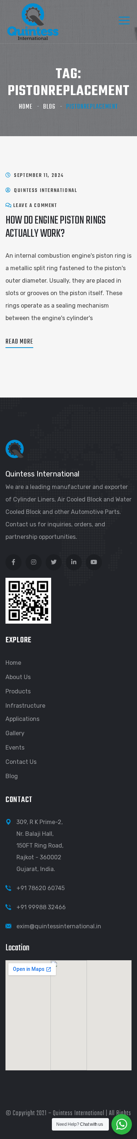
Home (26, 107)
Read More (19, 342)
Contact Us (21, 761)
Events (14, 747)
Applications (22, 718)
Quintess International (45, 190)
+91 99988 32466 (41, 907)
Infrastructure (25, 705)
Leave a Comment (35, 206)
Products (18, 691)
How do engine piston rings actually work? (55, 227)
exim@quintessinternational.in (58, 926)
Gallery (14, 733)
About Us (18, 677)
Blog (49, 107)
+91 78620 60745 (40, 888)
